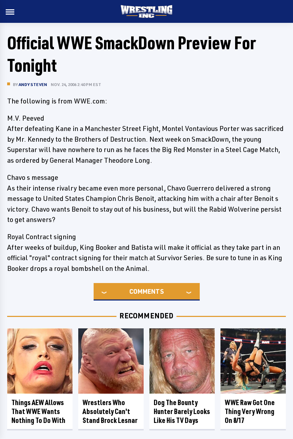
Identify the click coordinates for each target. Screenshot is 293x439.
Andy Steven (33, 84)
